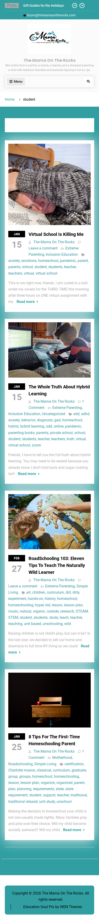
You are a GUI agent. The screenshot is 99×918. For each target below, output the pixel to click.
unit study (47, 801)
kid (47, 605)
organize (48, 782)
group (13, 776)
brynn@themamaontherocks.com (51, 15)
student (41, 267)
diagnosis (45, 420)
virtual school (46, 273)
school (27, 267)
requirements (43, 789)
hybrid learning (32, 426)
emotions (29, 260)
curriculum (55, 592)
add (76, 414)
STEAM (82, 611)
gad (57, 420)
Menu (18, 81)
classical (44, 770)
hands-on (35, 598)
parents (14, 267)
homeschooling (20, 605)
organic (39, 611)
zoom (36, 445)
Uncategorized (53, 414)
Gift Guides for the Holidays (43, 5)
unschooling (53, 624)
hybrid (13, 426)
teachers (15, 273)
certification (74, 764)
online (59, 426)
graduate (79, 770)
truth (70, 439)
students (55, 267)
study (53, 617)
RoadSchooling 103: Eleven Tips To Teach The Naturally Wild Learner (57, 565)
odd (49, 426)
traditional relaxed (23, 801)
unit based (32, 624)
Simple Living (45, 764)
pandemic (68, 260)
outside (53, 611)
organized (64, 782)
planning (24, 789)
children (38, 592)
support (49, 795)
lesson (57, 605)
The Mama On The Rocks (49, 60)
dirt (68, 592)
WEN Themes (71, 907)
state (60, 789)
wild (67, 624)
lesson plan (73, 605)
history (50, 598)
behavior (28, 420)
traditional (78, 795)
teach (64, 617)
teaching (15, 624)
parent (83, 260)
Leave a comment (43, 248)
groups (25, 776)
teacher (70, 267)
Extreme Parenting (67, 407)
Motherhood (62, 757)
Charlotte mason (21, 770)
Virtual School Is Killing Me (56, 234)
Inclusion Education (62, 254)
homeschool (48, 260)
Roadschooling (20, 764)
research (67, 611)
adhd (85, 414)
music (13, 611)
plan (11, 789)
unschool (64, 801)
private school (61, 433)
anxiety (14, 260)
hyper (39, 605)
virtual (29, 273)
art (28, 592)
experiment (17, 598)
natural (25, 611)
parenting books (21, 433)
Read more (26, 301)
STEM (13, 617)
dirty (76, 592)
